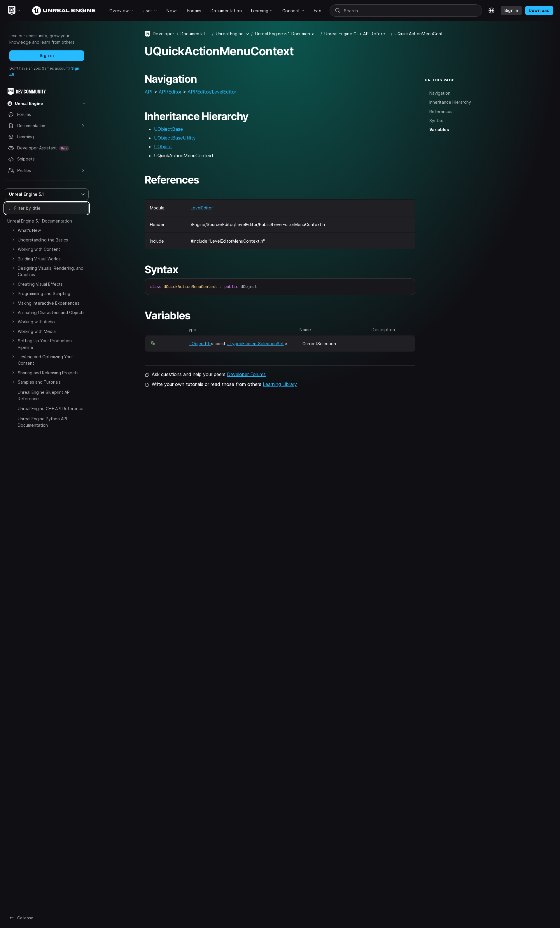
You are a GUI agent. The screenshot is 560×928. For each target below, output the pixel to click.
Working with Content (39, 249)
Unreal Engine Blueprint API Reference (44, 395)
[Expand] (13, 230)
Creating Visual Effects (40, 284)
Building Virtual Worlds (39, 258)
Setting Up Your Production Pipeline (45, 344)
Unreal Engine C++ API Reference (50, 408)
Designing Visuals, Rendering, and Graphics (50, 271)
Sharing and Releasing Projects (48, 372)
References (440, 111)
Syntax (436, 120)
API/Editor (170, 92)
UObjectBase (168, 129)
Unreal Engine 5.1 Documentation (39, 220)
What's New (29, 230)
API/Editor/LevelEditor (212, 92)
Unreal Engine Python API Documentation (42, 422)
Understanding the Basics (43, 239)
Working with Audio (36, 321)
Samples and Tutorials (39, 382)
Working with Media (37, 331)
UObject (163, 146)
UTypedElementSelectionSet (255, 343)
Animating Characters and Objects (51, 312)
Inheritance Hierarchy (450, 102)
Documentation (195, 33)
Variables (439, 129)
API (149, 92)
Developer (163, 33)
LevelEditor (202, 207)
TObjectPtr (200, 343)
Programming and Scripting (44, 293)
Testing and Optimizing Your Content (45, 360)
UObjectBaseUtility (175, 138)
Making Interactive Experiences (48, 303)
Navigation (439, 93)
